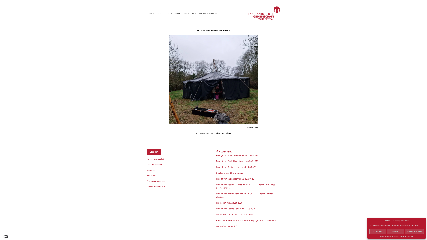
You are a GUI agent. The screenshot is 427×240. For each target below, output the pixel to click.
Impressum (410, 236)
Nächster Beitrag (224, 133)
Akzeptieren (377, 231)
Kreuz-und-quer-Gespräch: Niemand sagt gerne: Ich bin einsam (246, 220)
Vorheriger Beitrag (204, 133)
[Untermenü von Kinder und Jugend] (188, 13)
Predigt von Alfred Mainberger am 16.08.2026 (237, 155)
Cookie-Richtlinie (385, 236)
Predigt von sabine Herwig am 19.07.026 (235, 179)
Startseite (151, 13)
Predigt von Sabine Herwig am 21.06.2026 (236, 209)
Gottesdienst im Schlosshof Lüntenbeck (235, 214)
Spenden (154, 152)
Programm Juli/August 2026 (229, 203)
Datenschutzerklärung (399, 236)
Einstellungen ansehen (414, 231)
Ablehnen (395, 231)
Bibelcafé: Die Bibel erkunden (230, 173)
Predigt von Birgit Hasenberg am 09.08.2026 (237, 161)
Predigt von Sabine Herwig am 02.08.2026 (236, 167)
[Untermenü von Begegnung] (168, 13)
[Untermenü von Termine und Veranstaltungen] (216, 13)
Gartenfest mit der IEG (226, 226)
